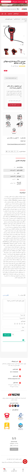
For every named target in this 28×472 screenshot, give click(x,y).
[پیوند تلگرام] (7, 152)
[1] (24, 324)
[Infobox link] (14, 362)
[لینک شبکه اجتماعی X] (15, 152)
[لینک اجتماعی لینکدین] (9, 152)
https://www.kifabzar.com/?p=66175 (16, 144)
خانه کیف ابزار (24, 19)
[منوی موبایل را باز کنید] (26, 13)
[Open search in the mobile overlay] (10, 9)
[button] (23, 35)
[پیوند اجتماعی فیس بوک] (17, 152)
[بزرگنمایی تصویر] (22, 44)
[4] (17, 324)
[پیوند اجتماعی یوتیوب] (10, 406)
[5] (15, 324)
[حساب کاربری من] (5, 13)
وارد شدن (5, 295)
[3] (19, 324)
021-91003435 (14, 372)
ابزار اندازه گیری (17, 19)
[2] (22, 324)
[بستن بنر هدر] (2, 4)
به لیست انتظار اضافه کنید (14, 105)
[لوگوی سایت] (24, 9)
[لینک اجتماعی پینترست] (12, 152)
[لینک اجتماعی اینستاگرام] (13, 406)
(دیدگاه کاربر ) (14, 66)
